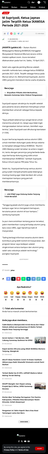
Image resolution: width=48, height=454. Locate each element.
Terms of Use (23, 450)
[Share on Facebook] (7, 33)
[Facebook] (19, 441)
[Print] (43, 279)
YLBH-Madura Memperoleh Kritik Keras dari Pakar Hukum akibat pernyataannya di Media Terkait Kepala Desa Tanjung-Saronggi (23, 327)
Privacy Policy (9, 450)
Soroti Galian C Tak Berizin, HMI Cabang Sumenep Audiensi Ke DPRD (17, 339)
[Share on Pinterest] (11, 33)
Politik (5, 13)
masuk (16, 311)
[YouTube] (25, 441)
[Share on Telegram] (18, 33)
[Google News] (28, 441)
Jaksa (13, 270)
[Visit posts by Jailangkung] (4, 40)
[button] (39, 448)
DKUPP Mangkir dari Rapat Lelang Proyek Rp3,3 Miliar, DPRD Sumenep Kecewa (17, 386)
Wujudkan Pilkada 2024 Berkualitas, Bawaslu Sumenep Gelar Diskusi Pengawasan (23, 93)
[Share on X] (13, 279)
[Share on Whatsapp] (14, 33)
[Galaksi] (6, 2)
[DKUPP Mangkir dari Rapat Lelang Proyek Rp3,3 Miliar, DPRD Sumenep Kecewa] (40, 386)
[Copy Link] (21, 33)
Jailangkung (14, 39)
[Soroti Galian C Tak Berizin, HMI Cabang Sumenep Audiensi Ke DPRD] (40, 340)
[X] (21, 441)
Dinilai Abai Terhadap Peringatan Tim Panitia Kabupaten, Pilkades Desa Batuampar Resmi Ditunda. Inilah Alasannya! (21, 399)
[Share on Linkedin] (28, 279)
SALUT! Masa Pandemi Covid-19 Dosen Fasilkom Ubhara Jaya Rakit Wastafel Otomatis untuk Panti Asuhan (23, 362)
